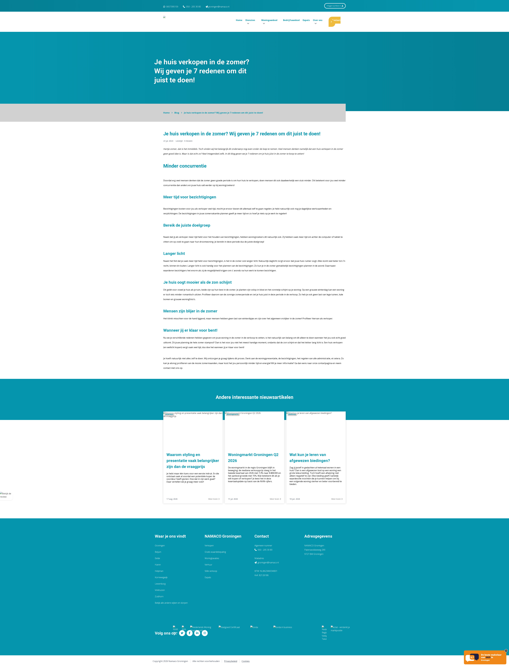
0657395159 (172, 6)
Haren (158, 564)
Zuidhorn (159, 596)
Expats (306, 20)
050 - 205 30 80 (193, 6)
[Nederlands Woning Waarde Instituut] (202, 633)
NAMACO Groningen (223, 536)
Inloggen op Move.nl (334, 6)
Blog (176, 112)
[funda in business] (295, 633)
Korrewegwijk (161, 577)
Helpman (159, 571)
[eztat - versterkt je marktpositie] (340, 633)
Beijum (158, 551)
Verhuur (208, 564)
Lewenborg (160, 583)
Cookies (246, 661)
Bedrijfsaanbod (291, 20)
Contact (336, 20)
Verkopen (209, 545)
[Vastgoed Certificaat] (232, 633)
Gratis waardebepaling (215, 551)
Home (239, 20)
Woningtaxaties (212, 558)
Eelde (157, 558)
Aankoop (292, 414)
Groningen (160, 545)
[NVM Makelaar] (175, 633)
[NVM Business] (184, 633)
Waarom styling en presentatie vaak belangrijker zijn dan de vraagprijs (192, 460)
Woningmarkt (233, 414)
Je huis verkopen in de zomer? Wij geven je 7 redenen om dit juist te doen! (223, 112)
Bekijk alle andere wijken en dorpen (171, 602)
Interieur (169, 414)
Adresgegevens (318, 536)
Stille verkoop (211, 571)
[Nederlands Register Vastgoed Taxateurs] (324, 633)
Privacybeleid (230, 661)
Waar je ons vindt (170, 536)
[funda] (259, 633)
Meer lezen (213, 499)
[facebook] (190, 633)
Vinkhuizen (160, 590)
